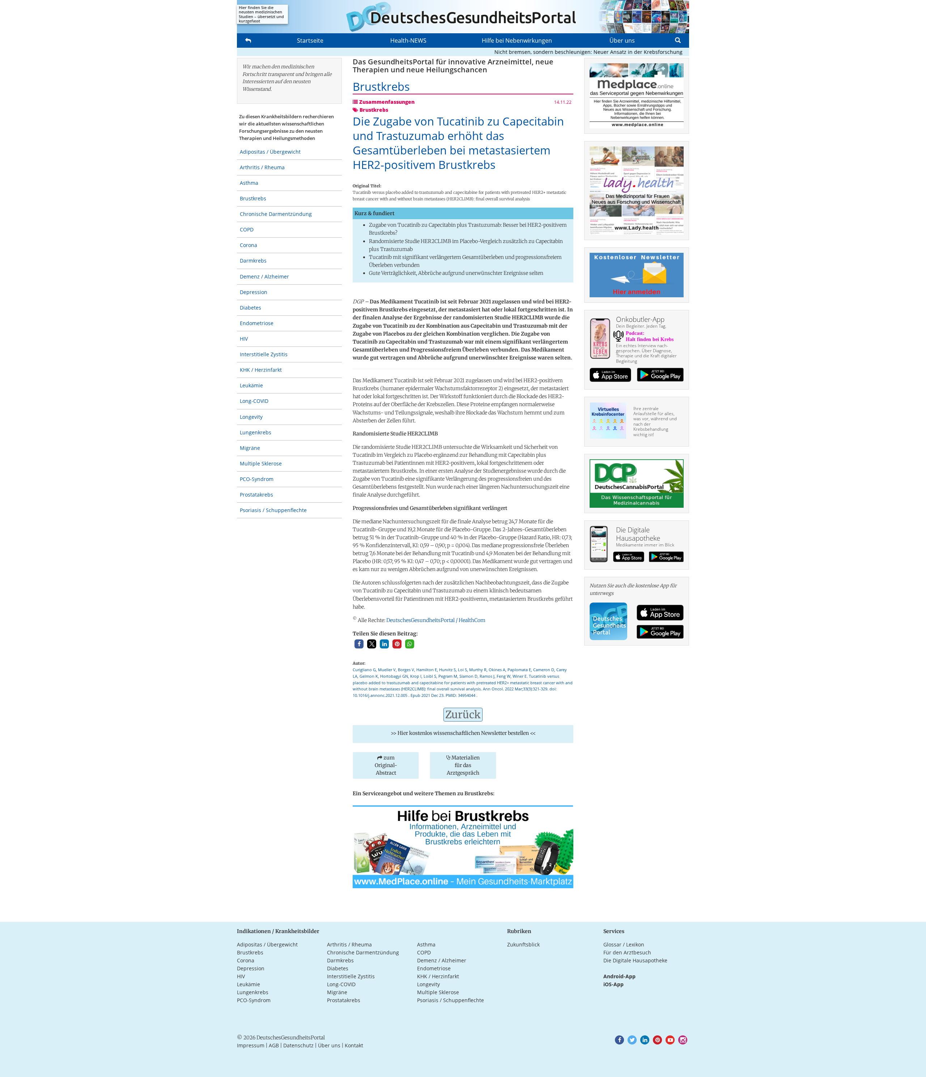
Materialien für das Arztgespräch (463, 765)
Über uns (622, 40)
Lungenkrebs (255, 432)
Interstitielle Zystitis (264, 354)
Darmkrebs (253, 260)
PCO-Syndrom (256, 479)
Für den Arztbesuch (627, 952)
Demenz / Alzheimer (264, 276)
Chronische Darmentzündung (276, 213)
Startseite (310, 40)
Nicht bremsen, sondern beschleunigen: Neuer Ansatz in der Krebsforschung (567, 51)
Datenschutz (298, 1045)
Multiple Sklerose (261, 463)
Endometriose (256, 323)
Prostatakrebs (256, 494)
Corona (248, 245)
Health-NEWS (408, 40)
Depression (253, 292)
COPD (247, 229)
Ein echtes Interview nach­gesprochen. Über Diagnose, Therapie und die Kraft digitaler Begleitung (646, 353)
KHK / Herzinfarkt (261, 369)
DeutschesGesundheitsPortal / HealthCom (435, 620)
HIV (244, 338)
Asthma (249, 182)
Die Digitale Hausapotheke (635, 960)
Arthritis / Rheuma (262, 167)
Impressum (250, 1045)
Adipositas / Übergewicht (270, 151)
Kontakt (354, 1045)
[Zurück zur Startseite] (463, 16)
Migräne (250, 447)
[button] (359, 643)
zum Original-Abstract (386, 765)
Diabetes (250, 307)
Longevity (251, 416)
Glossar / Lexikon (623, 944)
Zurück (463, 714)
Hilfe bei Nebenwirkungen (517, 40)
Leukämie (251, 385)
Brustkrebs (253, 198)
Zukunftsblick (523, 944)
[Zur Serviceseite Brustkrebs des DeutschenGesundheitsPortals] (463, 846)
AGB (274, 1045)
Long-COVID (254, 400)
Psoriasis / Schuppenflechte (273, 510)
